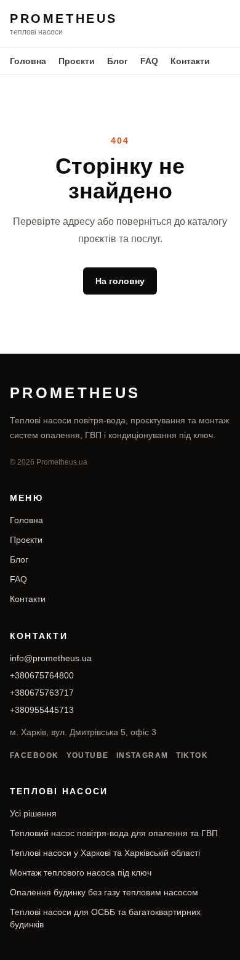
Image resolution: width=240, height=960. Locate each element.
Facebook (34, 755)
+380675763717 (42, 693)
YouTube (87, 755)
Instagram (142, 755)
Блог (117, 61)
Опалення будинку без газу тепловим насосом (104, 892)
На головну (120, 281)
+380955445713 (42, 710)
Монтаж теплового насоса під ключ (80, 872)
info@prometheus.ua (51, 658)
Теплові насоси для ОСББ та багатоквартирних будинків (105, 918)
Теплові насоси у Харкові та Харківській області (105, 853)
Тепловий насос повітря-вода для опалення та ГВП (114, 833)
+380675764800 (42, 675)
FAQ (149, 61)
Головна (28, 61)
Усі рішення (33, 813)
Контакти (190, 61)
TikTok (192, 755)
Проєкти (76, 61)
